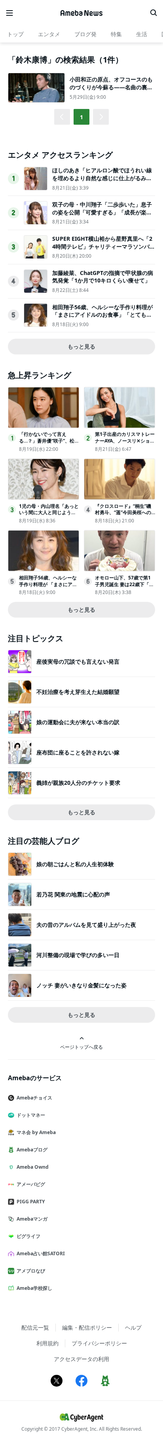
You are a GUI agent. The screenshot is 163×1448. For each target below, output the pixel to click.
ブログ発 (85, 34)
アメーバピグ (31, 1184)
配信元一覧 (35, 1327)
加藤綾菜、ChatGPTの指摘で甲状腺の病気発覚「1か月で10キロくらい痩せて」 (102, 276)
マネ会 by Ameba (36, 1132)
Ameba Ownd (33, 1167)
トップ (15, 34)
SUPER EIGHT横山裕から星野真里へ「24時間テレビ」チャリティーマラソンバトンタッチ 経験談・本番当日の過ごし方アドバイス (103, 250)
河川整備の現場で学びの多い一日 (77, 955)
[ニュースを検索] (153, 13)
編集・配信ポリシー (87, 1327)
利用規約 (47, 1343)
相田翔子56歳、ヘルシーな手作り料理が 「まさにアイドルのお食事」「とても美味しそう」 (102, 314)
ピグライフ (28, 1236)
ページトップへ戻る (81, 1047)
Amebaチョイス (34, 1097)
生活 (141, 34)
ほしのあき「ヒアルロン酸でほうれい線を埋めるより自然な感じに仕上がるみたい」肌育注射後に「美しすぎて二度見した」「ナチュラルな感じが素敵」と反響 (102, 181)
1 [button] (81, 117)
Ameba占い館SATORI (41, 1253)
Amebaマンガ (32, 1219)
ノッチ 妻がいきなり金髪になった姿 (81, 985)
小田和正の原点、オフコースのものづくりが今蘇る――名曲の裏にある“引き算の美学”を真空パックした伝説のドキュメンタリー (111, 91)
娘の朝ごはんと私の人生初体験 (75, 864)
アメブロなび (31, 1270)
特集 (116, 34)
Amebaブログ (32, 1149)
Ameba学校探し (34, 1288)
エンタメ (49, 34)
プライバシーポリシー (99, 1343)
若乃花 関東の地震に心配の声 (73, 894)
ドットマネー (31, 1115)
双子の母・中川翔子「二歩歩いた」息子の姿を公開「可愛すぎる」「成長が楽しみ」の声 (102, 212)
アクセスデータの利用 (81, 1359)
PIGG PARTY (31, 1201)
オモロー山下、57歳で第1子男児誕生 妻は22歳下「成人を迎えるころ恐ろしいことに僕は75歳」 (124, 587)
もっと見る (81, 346)
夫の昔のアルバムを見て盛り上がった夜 (86, 924)
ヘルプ (133, 1327)
